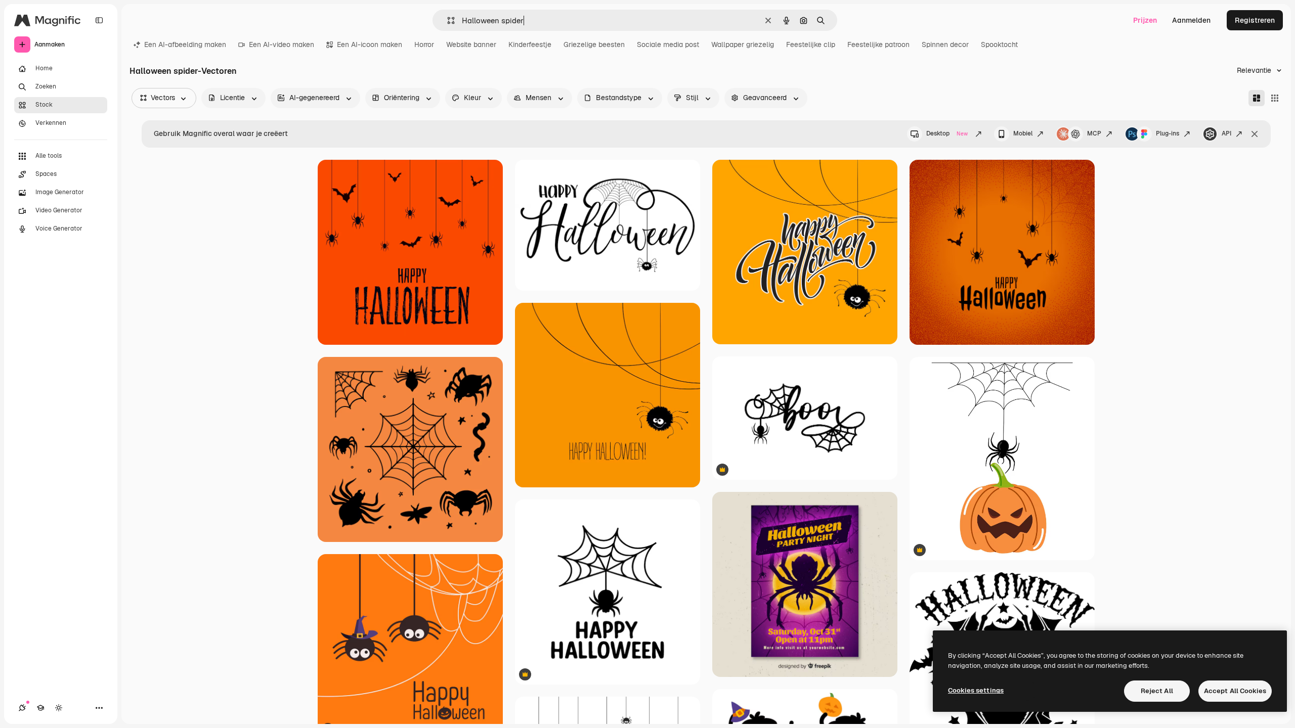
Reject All (1157, 691)
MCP (1094, 133)
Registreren (1255, 20)
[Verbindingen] (22, 708)
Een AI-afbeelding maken (185, 44)
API (1226, 133)
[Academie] (40, 708)
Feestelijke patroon (878, 44)
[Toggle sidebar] (99, 20)
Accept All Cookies (1235, 691)
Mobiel (1022, 133)
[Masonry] (1256, 98)
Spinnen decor (945, 44)
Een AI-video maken (281, 44)
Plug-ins (1167, 133)
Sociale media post (668, 44)
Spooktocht (999, 44)
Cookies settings (976, 690)
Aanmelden (1191, 20)
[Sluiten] (1254, 134)
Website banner (471, 44)
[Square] (1275, 98)
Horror (424, 44)
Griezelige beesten (594, 44)
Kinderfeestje (529, 44)
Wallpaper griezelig (742, 44)
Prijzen (1145, 20)
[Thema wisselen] (59, 708)
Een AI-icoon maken (369, 44)
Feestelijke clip (810, 44)
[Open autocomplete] (447, 20)
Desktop (947, 133)
